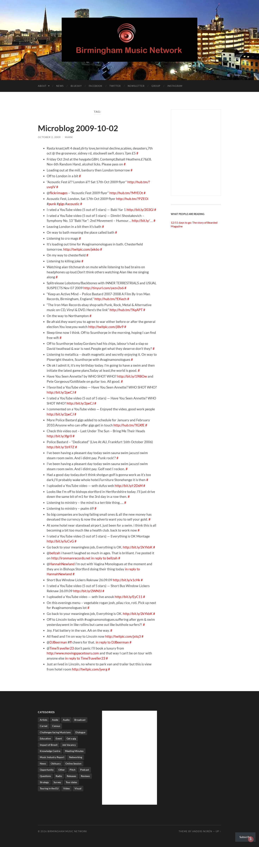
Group (156, 85)
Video (66, 788)
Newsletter (136, 85)
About (42, 85)
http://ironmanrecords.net (70, 558)
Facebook (95, 85)
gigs (61, 204)
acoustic (73, 204)
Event (59, 738)
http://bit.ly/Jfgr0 (59, 436)
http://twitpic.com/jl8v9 (106, 327)
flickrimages (58, 193)
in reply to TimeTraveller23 (85, 658)
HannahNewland (62, 564)
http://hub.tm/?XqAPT (126, 310)
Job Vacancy (69, 744)
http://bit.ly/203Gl (140, 210)
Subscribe (245, 837)
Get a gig (71, 738)
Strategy (44, 782)
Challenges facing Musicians (55, 732)
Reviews (85, 776)
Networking (75, 757)
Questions (45, 776)
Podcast (84, 769)
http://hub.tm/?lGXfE (128, 425)
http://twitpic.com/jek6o (81, 249)
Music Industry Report (52, 757)
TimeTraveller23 (61, 648)
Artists (43, 719)
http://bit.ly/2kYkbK (137, 547)
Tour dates (71, 782)
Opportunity (47, 769)
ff (71, 642)
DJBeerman (58, 642)
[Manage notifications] (251, 839)
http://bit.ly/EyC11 (128, 597)
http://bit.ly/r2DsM (129, 486)
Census (56, 725)
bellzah (55, 553)
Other (61, 769)
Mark (69, 137)
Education (45, 738)
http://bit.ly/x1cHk (126, 580)
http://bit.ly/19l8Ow (132, 376)
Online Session (73, 763)
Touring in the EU (49, 788)
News (60, 85)
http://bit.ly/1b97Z (60, 447)
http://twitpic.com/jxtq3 (123, 636)
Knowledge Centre (50, 750)
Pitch (72, 769)
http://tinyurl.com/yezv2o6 (103, 288)
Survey (57, 782)
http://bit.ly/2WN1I (87, 591)
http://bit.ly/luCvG (60, 541)
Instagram (174, 85)
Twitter (115, 85)
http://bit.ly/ (141, 220)
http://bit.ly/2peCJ (60, 392)
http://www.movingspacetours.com (73, 653)
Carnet (43, 725)
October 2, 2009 (49, 137)
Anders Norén (202, 831)
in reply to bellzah (104, 558)
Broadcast (79, 719)
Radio (59, 776)
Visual (78, 788)
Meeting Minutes (74, 750)
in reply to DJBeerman (112, 642)
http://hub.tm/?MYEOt (126, 193)
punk (52, 204)
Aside (55, 719)
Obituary (56, 763)
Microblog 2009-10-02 (78, 128)
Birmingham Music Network (67, 831)
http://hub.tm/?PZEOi (132, 199)
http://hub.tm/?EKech (110, 299)
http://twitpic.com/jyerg (89, 669)
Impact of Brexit (48, 744)
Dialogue (80, 732)
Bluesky (76, 85)
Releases (71, 776)
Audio (66, 719)
